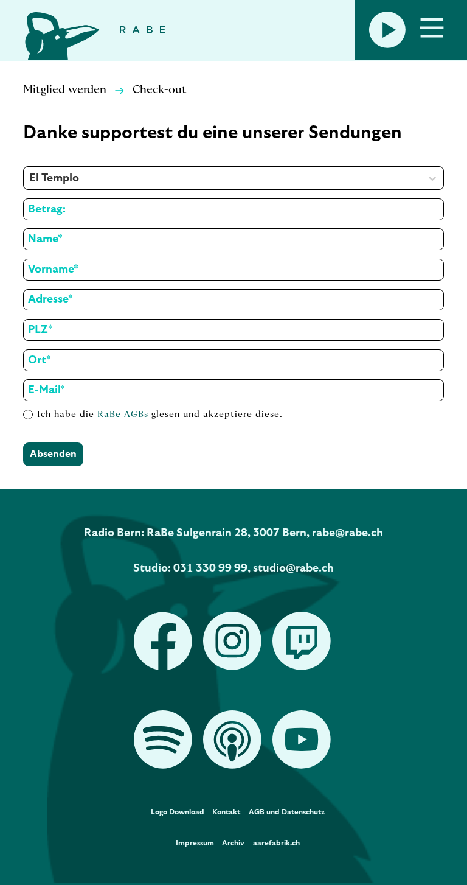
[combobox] (30, 178)
